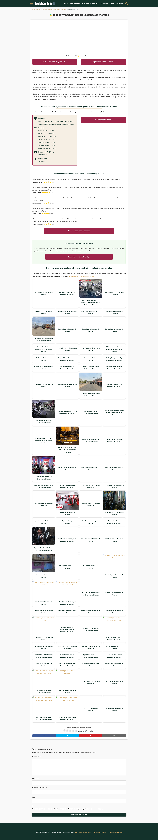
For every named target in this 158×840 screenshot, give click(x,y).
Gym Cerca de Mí (35, 9)
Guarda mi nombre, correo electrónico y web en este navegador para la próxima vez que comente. (67, 809)
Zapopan (65, 3)
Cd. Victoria (104, 3)
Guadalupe (119, 3)
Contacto (78, 832)
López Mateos (86, 3)
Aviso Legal (87, 832)
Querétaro (95, 3)
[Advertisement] (79, 36)
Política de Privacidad (115, 832)
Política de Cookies (99, 832)
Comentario (36, 757)
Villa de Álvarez (75, 3)
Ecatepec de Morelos (59, 9)
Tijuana (112, 3)
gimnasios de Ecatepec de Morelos (81, 276)
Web (33, 797)
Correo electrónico (39, 788)
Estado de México (47, 9)
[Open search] (126, 3)
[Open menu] (31, 3)
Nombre (35, 778)
